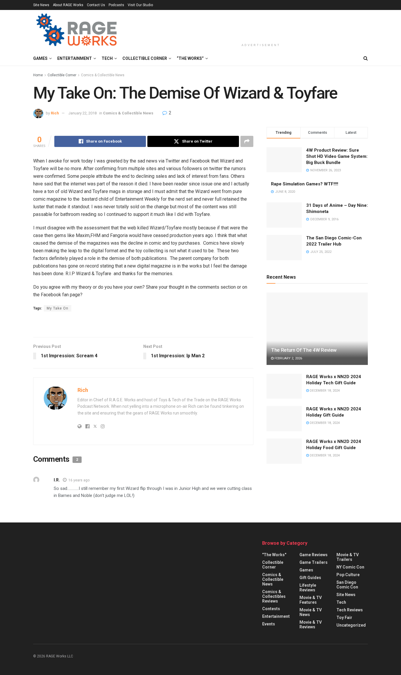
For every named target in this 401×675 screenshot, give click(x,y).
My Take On (57, 308)
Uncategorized (351, 625)
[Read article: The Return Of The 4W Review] (317, 328)
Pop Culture (348, 574)
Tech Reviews (349, 610)
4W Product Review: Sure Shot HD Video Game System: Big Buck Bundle (337, 156)
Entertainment (74, 58)
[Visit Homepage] (77, 30)
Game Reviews (313, 554)
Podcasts (116, 5)
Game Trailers (313, 562)
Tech (107, 58)
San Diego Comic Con (347, 584)
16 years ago (79, 480)
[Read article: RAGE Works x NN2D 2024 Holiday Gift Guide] (284, 418)
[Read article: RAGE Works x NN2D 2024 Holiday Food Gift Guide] (284, 451)
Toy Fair (344, 617)
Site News (41, 5)
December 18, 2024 (324, 391)
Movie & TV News (310, 612)
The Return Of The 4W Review (304, 350)
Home (38, 75)
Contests (271, 608)
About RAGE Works (68, 5)
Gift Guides (310, 577)
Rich (55, 113)
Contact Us (96, 5)
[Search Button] (365, 58)
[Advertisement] (261, 25)
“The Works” (190, 58)
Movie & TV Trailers (347, 557)
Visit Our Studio (140, 5)
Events (268, 624)
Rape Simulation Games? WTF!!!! (304, 184)
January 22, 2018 (82, 113)
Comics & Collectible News (102, 75)
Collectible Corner (144, 58)
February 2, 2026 (288, 358)
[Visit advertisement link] (143, 325)
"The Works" (274, 554)
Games (40, 58)
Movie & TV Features (310, 600)
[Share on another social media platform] (246, 141)
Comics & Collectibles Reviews (274, 596)
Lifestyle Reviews (307, 587)
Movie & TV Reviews (310, 624)
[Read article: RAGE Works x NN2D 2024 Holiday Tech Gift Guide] (284, 386)
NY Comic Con (350, 567)
